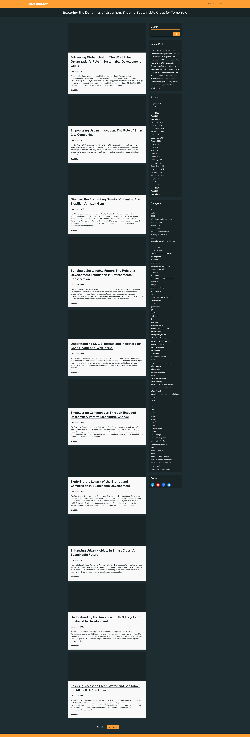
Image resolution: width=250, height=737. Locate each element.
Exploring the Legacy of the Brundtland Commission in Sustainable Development (100, 483)
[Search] (176, 34)
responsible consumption (161, 363)
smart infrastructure (158, 378)
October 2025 (156, 135)
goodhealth (155, 306)
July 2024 (155, 181)
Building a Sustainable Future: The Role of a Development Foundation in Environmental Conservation (103, 275)
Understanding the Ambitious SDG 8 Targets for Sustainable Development (106, 619)
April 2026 (155, 116)
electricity (154, 281)
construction (155, 263)
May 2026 (155, 113)
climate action (156, 250)
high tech (154, 316)
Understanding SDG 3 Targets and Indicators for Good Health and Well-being (106, 346)
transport (154, 400)
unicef (153, 422)
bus (152, 238)
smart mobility (156, 381)
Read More (75, 90)
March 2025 (155, 157)
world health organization (161, 469)
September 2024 (157, 175)
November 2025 (157, 132)
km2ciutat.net (38, 4)
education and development (162, 278)
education (155, 275)
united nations (156, 428)
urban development (158, 438)
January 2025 (156, 163)
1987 (153, 210)
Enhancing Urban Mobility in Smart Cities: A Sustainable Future (103, 552)
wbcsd (153, 453)
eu (152, 294)
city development (157, 247)
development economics (160, 266)
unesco (153, 419)
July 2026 (155, 107)
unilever (154, 425)
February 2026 (157, 122)
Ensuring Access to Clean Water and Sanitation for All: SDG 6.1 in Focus (105, 688)
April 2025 (155, 153)
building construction (159, 235)
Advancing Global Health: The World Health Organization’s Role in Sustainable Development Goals (106, 61)
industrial (154, 322)
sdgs (153, 375)
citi (152, 244)
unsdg (153, 431)
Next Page (112, 727)
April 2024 (155, 191)
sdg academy (156, 366)
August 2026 (156, 103)
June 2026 (155, 110)
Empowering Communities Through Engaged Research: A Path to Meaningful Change (103, 415)
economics (155, 272)
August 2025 (156, 141)
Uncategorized (156, 413)
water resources (157, 450)
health (153, 313)
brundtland (155, 228)
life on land (155, 350)
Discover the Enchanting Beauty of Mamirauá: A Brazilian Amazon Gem (105, 201)
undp (153, 416)
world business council (160, 456)
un (152, 406)
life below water (157, 347)
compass (154, 260)
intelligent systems (158, 335)
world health (156, 466)
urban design (156, 435)
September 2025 (157, 138)
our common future (158, 356)
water (153, 447)
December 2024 (157, 166)
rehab (153, 360)
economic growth (157, 269)
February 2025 (157, 160)
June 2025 (155, 147)
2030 (153, 216)
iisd (152, 319)
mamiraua (155, 353)
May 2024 (155, 188)
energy (153, 285)
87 (102, 727)
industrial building (158, 325)
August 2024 (156, 178)
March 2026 (155, 119)
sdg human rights (158, 372)
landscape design (158, 344)
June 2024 (155, 185)
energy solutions (157, 288)
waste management (159, 444)
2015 (153, 213)
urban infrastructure (158, 441)
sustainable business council (162, 385)
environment (156, 291)
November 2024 (157, 169)
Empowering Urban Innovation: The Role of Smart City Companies (107, 132)
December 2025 (157, 128)
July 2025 (155, 144)
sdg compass (156, 369)
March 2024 (155, 194)
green (153, 310)
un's (152, 410)
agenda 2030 (156, 222)
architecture (155, 225)
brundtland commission (160, 231)
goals (153, 303)
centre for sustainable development (165, 241)
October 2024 (156, 172)
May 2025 (155, 150)
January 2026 (156, 125)
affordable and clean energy (162, 219)
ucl (152, 403)
